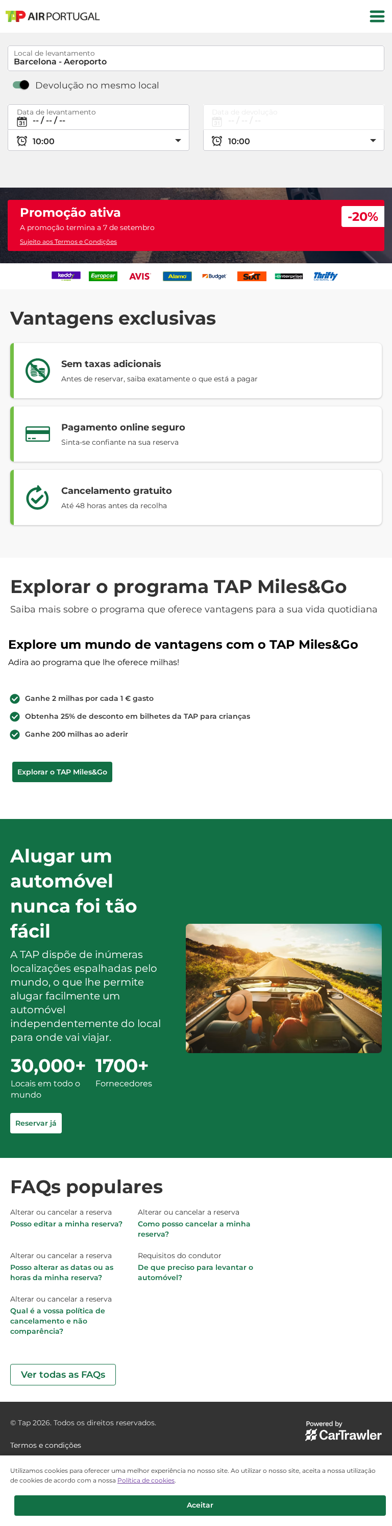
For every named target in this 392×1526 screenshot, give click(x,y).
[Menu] (377, 16)
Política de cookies (146, 1480)
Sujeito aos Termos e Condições (68, 241)
